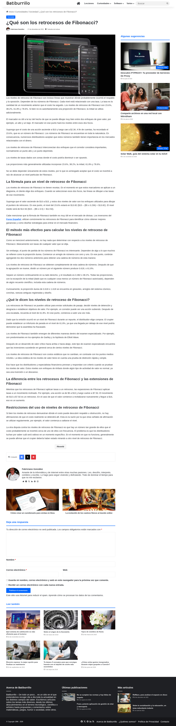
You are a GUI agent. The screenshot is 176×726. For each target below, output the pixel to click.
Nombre (11, 560)
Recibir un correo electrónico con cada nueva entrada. (36, 585)
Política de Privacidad (148, 721)
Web (65, 570)
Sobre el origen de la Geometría (56, 632)
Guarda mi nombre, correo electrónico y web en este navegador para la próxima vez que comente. (58, 580)
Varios (129, 3)
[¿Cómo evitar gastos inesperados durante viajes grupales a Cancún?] (98, 650)
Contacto (165, 721)
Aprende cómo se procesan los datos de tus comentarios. (75, 595)
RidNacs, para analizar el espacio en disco (150, 695)
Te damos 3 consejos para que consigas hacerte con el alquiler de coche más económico (60, 664)
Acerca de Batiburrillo (107, 721)
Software (118, 3)
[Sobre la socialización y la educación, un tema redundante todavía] (124, 708)
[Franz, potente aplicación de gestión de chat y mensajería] (68, 706)
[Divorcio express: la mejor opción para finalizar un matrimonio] (23, 650)
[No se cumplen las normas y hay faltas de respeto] (68, 697)
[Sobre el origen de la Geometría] (61, 620)
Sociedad (33, 12)
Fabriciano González (17, 29)
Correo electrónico (16, 570)
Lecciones (89, 3)
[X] (29, 481)
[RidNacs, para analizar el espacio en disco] (124, 697)
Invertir (61, 447)
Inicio (11, 12)
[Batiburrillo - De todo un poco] (18, 3)
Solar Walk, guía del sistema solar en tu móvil (144, 154)
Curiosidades (103, 3)
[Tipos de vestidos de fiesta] (98, 620)
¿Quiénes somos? (127, 721)
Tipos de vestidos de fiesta (92, 632)
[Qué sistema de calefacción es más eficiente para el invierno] (23, 620)
